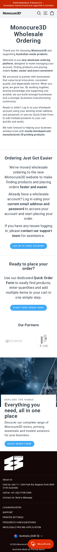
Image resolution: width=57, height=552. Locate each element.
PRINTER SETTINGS (13, 517)
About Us (7, 479)
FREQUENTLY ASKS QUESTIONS (19, 522)
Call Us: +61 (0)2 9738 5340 (17, 492)
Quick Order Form (19, 444)
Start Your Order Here (28, 308)
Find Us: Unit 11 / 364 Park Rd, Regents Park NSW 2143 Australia (28, 486)
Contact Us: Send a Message (17, 497)
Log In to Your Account (28, 246)
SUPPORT (8, 512)
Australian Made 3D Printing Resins (28, 549)
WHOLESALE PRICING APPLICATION (22, 527)
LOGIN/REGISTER (12, 507)
